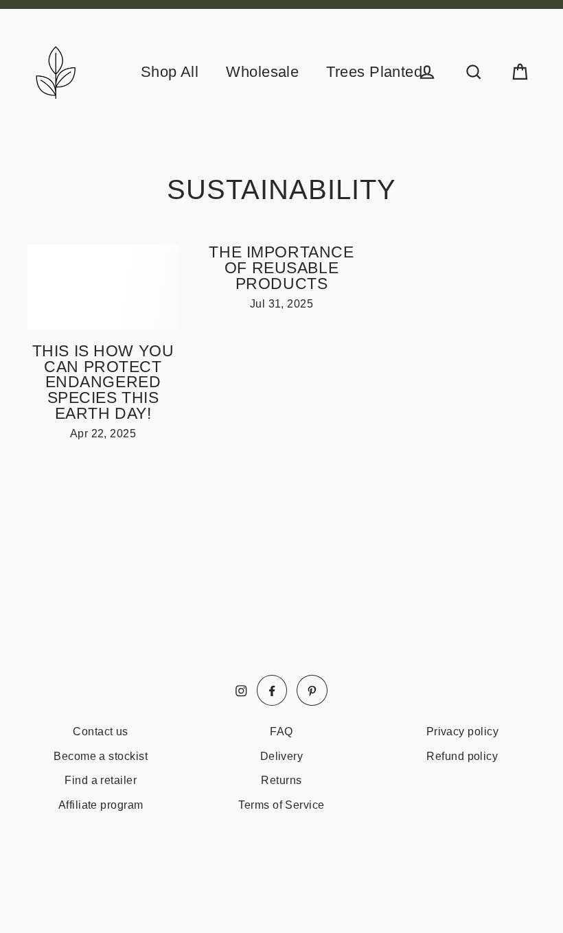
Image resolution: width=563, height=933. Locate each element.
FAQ (281, 731)
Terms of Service (281, 805)
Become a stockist (101, 756)
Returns (281, 780)
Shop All (170, 71)
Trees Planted (374, 71)
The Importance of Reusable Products (281, 267)
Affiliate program (100, 805)
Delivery (281, 756)
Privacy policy (462, 731)
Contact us (100, 731)
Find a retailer (101, 780)
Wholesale (262, 71)
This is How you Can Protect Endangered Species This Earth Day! (103, 382)
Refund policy (462, 756)
